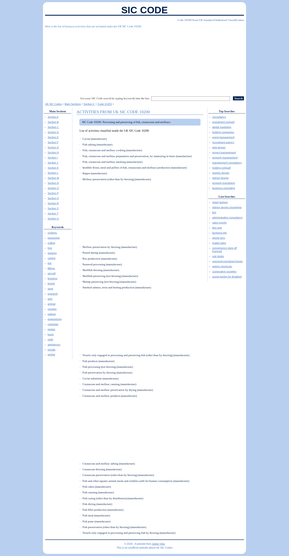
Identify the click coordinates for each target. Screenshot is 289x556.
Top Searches (227, 111)
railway (52, 314)
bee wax (217, 227)
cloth (50, 339)
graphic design (220, 173)
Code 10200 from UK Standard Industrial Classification (211, 20)
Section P (53, 193)
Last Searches (227, 196)
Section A (53, 117)
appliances (54, 344)
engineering (55, 319)
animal (51, 304)
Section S (53, 208)
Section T (53, 213)
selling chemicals (222, 266)
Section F (53, 142)
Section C (53, 127)
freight (51, 283)
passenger (54, 238)
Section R (53, 203)
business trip (219, 232)
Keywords (58, 227)
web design (219, 147)
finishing (52, 278)
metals (51, 329)
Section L (53, 173)
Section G (53, 147)
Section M (53, 178)
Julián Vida (158, 543)
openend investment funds (227, 261)
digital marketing (221, 127)
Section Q (53, 198)
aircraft (51, 273)
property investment (223, 183)
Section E (53, 137)
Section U (53, 218)
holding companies (223, 132)
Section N (53, 183)
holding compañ (221, 167)
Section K (53, 167)
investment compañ (223, 122)
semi (50, 288)
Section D (53, 132)
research (53, 293)
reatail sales (219, 243)
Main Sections (57, 111)
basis (51, 334)
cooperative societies (224, 271)
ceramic (52, 309)
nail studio (218, 256)
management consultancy (227, 162)
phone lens (218, 238)
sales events (219, 222)
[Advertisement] (144, 60)
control (51, 258)
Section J (53, 162)
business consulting (223, 188)
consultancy (219, 117)
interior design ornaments (227, 207)
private (51, 349)
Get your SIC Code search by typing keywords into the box (115, 98)
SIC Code (144, 10)
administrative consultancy (227, 217)
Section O (53, 188)
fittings (51, 268)
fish (50, 263)
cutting (51, 243)
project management (224, 152)
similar (51, 354)
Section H (53, 152)
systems (52, 232)
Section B (53, 122)
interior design (220, 178)
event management (223, 137)
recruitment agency (223, 142)
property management (225, 157)
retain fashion (220, 202)
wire (50, 298)
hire (50, 248)
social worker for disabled (227, 276)
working (52, 253)
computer (53, 324)
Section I (53, 157)
